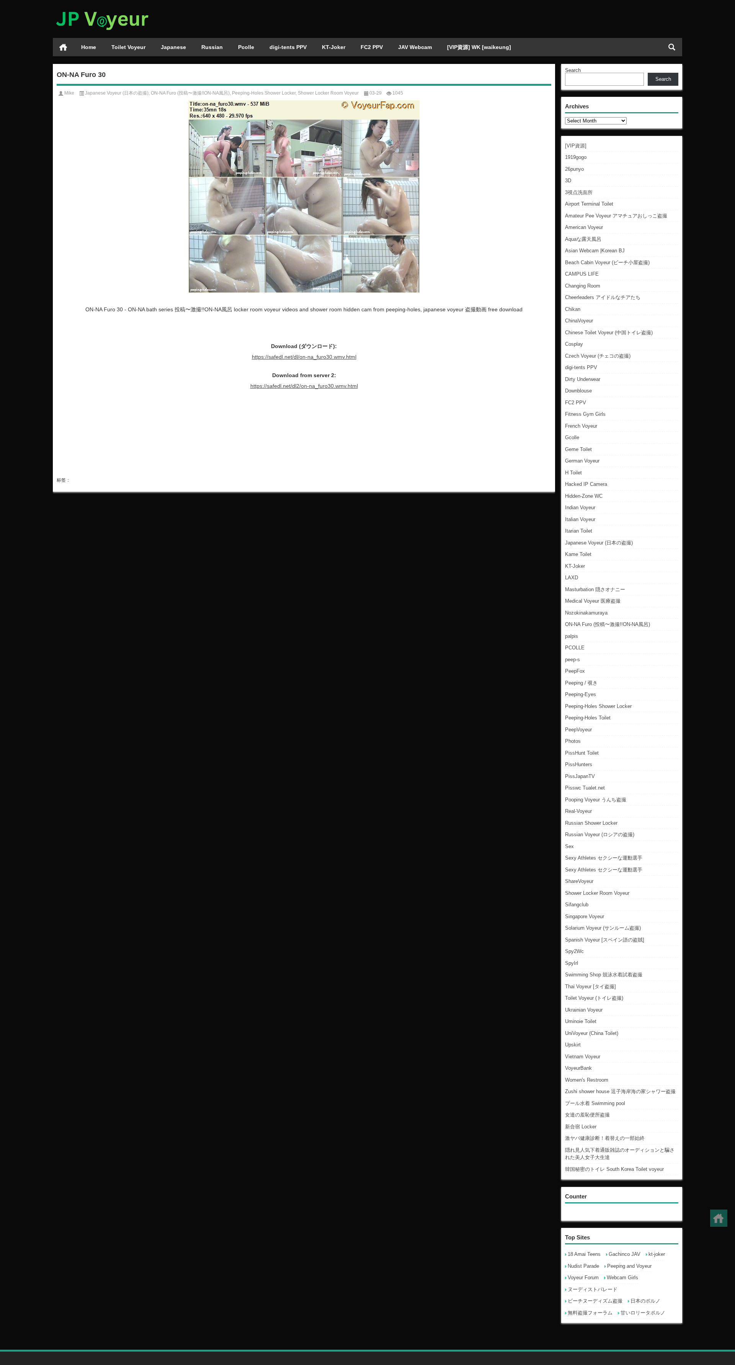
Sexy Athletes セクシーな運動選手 (603, 858)
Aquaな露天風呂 (583, 239)
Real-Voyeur (578, 811)
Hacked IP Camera (586, 484)
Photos (573, 741)
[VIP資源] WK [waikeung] (479, 47)
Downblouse (578, 391)
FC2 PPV (372, 47)
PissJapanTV (580, 776)
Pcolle (246, 47)
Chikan (572, 309)
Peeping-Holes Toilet (588, 718)
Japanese (173, 47)
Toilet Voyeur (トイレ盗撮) (594, 998)
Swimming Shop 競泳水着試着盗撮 (603, 975)
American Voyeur (584, 227)
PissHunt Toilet (582, 753)
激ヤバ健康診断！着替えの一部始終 (605, 1138)
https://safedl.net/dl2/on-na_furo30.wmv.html (304, 386)
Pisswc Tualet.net (585, 788)
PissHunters (578, 764)
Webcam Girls (622, 1277)
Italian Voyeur (580, 519)
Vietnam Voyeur (582, 1056)
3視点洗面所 (579, 192)
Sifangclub (576, 904)
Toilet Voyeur (128, 47)
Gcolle (572, 437)
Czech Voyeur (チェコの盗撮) (597, 356)
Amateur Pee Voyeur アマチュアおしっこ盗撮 (616, 216)
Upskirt (573, 1045)
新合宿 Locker (580, 1127)
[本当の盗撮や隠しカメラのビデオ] (102, 10)
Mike (69, 93)
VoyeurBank (578, 1068)
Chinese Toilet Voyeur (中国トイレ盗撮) (609, 332)
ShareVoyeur (579, 881)
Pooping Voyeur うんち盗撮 (595, 800)
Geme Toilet (578, 449)
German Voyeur (582, 461)
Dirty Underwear (582, 379)
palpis (571, 636)
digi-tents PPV (288, 47)
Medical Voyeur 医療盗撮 (593, 601)
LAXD (571, 577)
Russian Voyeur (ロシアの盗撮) (599, 834)
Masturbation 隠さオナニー (595, 589)
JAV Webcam (415, 47)
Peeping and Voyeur (629, 1266)
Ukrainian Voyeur (584, 1010)
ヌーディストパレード (592, 1289)
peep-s (572, 659)
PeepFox (575, 671)
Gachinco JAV (624, 1254)
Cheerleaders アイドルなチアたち (602, 297)
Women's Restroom (586, 1080)
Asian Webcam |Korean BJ (595, 250)
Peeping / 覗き (581, 683)
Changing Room (582, 286)
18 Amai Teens (584, 1254)
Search (573, 70)
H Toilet (573, 473)
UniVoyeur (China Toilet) (591, 1033)
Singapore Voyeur (584, 916)
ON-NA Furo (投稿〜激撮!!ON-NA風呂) (607, 624)
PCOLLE (575, 648)
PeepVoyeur (578, 729)
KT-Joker (333, 47)
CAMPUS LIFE (582, 274)
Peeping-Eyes (580, 694)
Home (88, 47)
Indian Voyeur (580, 507)
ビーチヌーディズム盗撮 (595, 1301)
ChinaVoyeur (579, 321)
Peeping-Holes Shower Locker (598, 706)
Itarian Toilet (578, 531)
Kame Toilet (578, 554)
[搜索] (672, 47)
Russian (212, 47)
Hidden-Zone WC (584, 496)
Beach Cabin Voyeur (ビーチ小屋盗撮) (607, 262)
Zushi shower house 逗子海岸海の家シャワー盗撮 (620, 1091)
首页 (63, 47)
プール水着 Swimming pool (595, 1103)
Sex (569, 846)
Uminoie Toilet (580, 1021)
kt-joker (656, 1254)
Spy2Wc (574, 951)
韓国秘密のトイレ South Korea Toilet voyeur (614, 1169)
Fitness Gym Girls (585, 414)
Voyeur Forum (583, 1277)
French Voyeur (581, 426)
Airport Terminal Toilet (589, 204)
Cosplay (574, 344)
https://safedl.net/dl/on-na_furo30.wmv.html (304, 357)
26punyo (574, 169)
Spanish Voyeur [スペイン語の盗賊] (604, 940)
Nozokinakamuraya (586, 613)
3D (568, 180)
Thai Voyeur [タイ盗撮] (590, 986)
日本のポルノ (645, 1301)
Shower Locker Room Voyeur (597, 893)
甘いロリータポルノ (643, 1313)
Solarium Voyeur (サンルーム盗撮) (603, 928)
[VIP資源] (575, 146)
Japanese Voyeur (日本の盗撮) (599, 543)
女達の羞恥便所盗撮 (587, 1115)
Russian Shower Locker (591, 823)
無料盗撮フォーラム (590, 1313)
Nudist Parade (583, 1266)
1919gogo (575, 157)
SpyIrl (571, 963)
